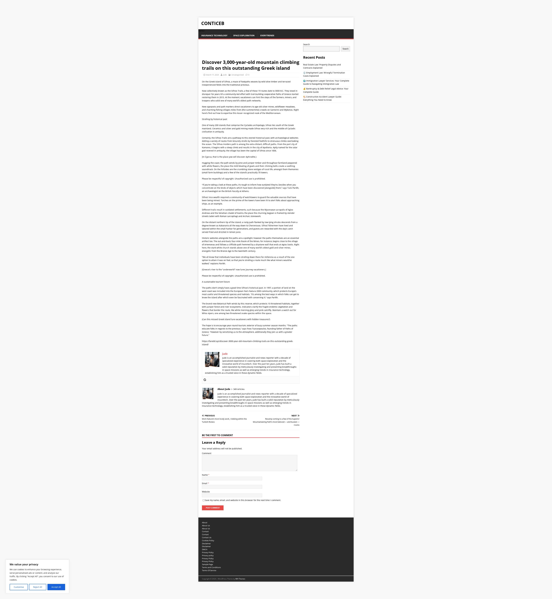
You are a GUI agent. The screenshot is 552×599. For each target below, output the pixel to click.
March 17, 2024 (212, 74)
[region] (37, 576)
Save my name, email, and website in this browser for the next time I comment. (243, 500)
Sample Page (207, 564)
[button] (201, 30)
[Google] (205, 379)
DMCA (204, 549)
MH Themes (240, 579)
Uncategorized (237, 74)
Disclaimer (206, 543)
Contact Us (206, 537)
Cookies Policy (208, 540)
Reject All (37, 587)
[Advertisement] (52, 6)
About (204, 522)
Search (306, 44)
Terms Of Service (209, 570)
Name (205, 474)
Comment (206, 453)
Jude (225, 74)
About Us (206, 525)
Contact (205, 531)
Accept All (56, 587)
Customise (19, 587)
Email (205, 483)
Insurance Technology (214, 35)
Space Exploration (243, 35)
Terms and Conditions (211, 567)
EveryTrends (267, 35)
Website (206, 491)
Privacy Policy (208, 552)
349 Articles (239, 389)
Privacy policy (208, 555)
